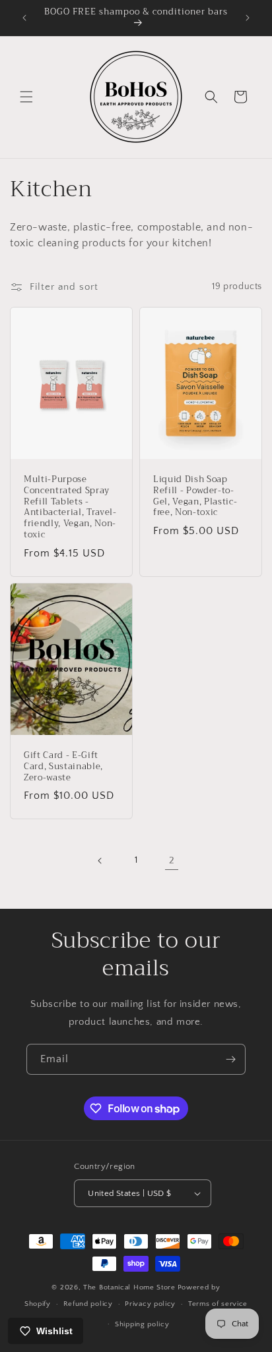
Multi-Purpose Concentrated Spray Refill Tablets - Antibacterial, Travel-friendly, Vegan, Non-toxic (70, 507)
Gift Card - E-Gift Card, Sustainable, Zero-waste (63, 766)
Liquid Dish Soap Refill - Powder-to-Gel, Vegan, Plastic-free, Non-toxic (195, 496)
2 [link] (172, 860)
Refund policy (88, 1304)
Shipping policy (142, 1324)
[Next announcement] (247, 17)
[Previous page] (100, 860)
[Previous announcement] (24, 17)
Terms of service (218, 1304)
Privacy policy (150, 1304)
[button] (26, 96)
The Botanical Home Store (129, 1287)
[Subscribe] (230, 1059)
